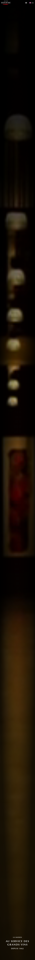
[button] (26, 2)
